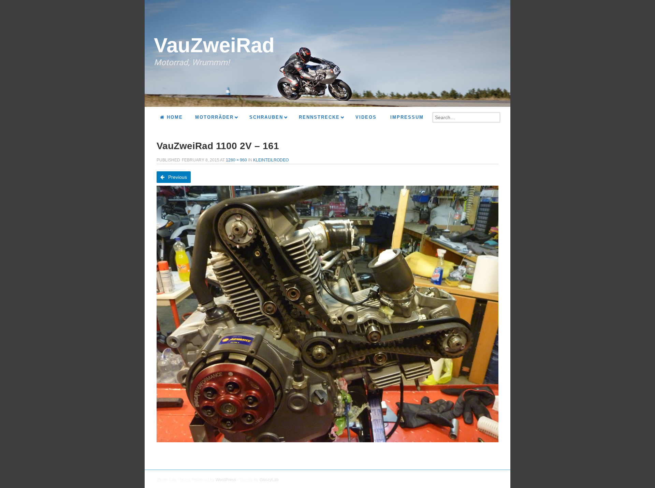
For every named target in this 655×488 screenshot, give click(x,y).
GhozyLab (269, 479)
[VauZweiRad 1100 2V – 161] (327, 314)
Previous (177, 177)
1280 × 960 (236, 160)
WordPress (226, 479)
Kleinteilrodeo (271, 160)
